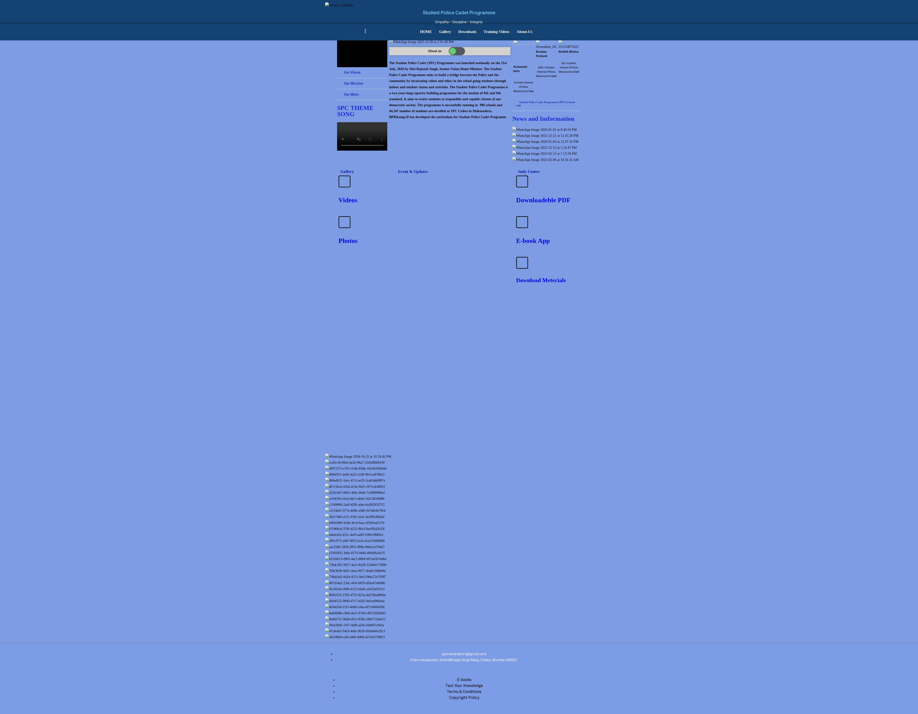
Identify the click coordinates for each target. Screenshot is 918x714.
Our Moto (351, 94)
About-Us (524, 32)
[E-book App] (522, 222)
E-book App (533, 240)
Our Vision (352, 72)
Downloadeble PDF (543, 200)
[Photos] (344, 222)
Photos (348, 240)
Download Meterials (541, 280)
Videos (348, 200)
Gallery (445, 32)
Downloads (467, 32)
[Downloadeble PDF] (522, 181)
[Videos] (344, 181)
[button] (362, 72)
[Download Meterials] (522, 263)
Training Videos (496, 32)
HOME (426, 32)
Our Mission (353, 83)
